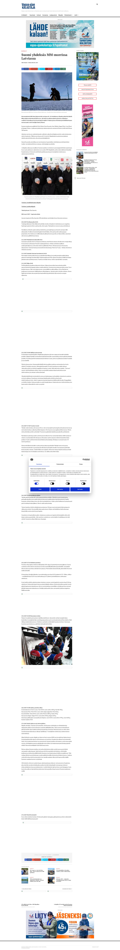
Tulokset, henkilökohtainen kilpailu (31, 202)
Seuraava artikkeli (66, 888)
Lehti (75, 15)
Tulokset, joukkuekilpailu (28, 206)
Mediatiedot (68, 15)
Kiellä (40, 489)
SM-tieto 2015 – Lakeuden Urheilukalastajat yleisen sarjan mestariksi (63, 880)
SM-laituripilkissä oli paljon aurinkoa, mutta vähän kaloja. (63, 871)
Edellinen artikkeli (26, 888)
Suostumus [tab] (39, 464)
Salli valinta (60, 489)
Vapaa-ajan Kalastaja (81, 178)
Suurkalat (32, 15)
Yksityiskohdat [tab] (60, 464)
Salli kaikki (80, 489)
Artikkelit (24, 15)
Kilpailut (60, 15)
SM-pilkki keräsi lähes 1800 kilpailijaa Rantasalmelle (30, 905)
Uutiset (39, 15)
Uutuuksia (45, 15)
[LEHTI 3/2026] (87, 66)
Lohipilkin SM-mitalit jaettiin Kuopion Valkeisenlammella (63, 905)
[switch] (52, 483)
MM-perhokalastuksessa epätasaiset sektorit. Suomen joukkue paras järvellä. (37, 880)
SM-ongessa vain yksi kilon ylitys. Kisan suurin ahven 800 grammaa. (37, 871)
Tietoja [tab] (80, 464)
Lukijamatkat (53, 15)
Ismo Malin (24, 62)
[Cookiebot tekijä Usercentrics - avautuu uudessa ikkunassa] (84, 460)
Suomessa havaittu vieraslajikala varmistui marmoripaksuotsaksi (91, 153)
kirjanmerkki (56, 854)
